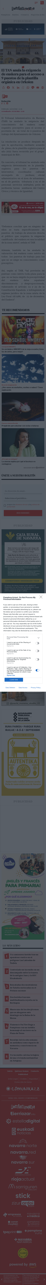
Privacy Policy (36, 687)
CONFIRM (14, 680)
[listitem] (23, 637)
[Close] (42, 598)
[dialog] (23, 642)
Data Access (23, 687)
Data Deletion (10, 687)
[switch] (37, 643)
